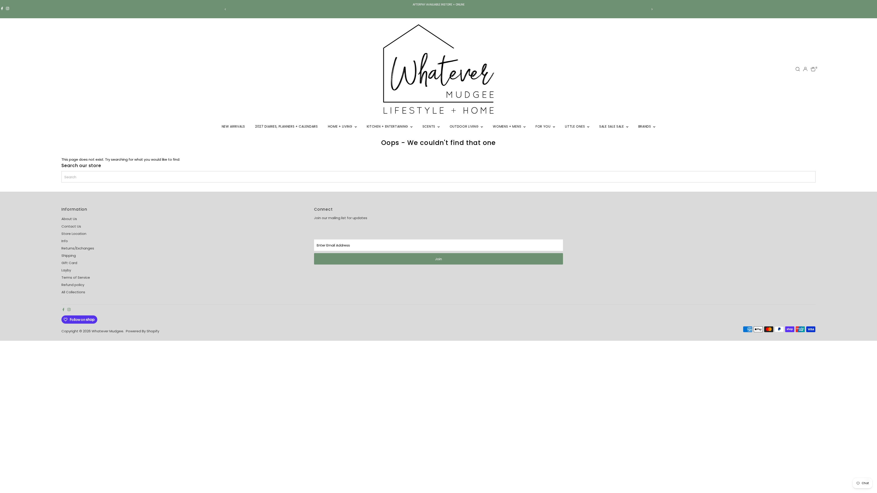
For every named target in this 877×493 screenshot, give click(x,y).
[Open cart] (813, 69)
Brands (645, 126)
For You (544, 126)
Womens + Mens (507, 126)
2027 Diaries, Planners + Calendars (286, 126)
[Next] (652, 9)
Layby (66, 270)
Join (438, 259)
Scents (429, 126)
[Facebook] (2, 9)
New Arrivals (233, 126)
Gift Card (69, 262)
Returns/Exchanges (77, 248)
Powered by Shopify (142, 331)
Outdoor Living (465, 126)
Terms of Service (75, 277)
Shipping (68, 255)
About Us (69, 218)
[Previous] (225, 9)
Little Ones (575, 126)
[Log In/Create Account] (805, 69)
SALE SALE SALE (612, 126)
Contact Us (71, 226)
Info (64, 241)
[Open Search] (798, 69)
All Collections (73, 292)
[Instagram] (7, 9)
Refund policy (72, 284)
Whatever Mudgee (107, 331)
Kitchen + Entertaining (388, 126)
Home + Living (341, 126)
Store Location (73, 233)
